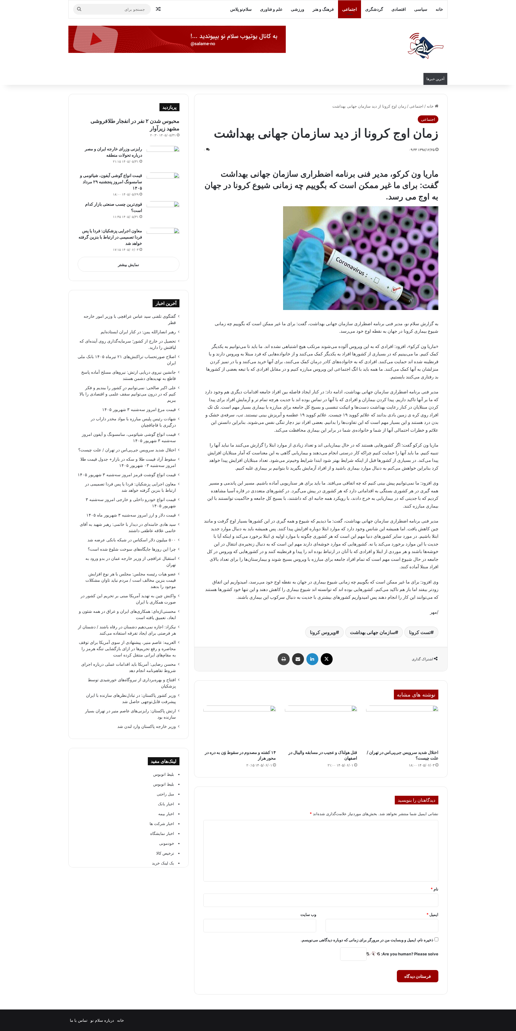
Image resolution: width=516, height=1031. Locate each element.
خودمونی (166, 843)
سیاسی (420, 9)
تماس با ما (78, 1020)
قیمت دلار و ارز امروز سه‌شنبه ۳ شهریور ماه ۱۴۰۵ (131, 515)
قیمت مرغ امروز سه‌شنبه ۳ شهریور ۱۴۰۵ (139, 409)
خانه (439, 9)
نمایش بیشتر (128, 264)
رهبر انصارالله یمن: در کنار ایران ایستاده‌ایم (138, 331)
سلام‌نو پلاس (241, 9)
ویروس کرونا (323, 632)
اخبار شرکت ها (162, 823)
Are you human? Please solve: (409, 953)
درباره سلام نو (102, 1020)
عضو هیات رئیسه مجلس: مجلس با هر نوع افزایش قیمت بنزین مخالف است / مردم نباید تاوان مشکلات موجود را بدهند (130, 580)
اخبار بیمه (166, 813)
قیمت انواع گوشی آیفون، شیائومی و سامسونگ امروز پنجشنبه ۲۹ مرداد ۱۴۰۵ (111, 181)
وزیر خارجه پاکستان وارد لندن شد (146, 726)
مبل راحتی (165, 794)
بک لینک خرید (163, 863)
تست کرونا (420, 632)
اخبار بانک (166, 803)
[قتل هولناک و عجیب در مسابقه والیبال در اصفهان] (321, 725)
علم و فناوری (271, 9)
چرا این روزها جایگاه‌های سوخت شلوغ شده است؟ (132, 549)
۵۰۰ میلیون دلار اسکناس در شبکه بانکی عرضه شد (131, 539)
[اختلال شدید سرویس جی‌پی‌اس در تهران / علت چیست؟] (402, 725)
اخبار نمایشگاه (162, 833)
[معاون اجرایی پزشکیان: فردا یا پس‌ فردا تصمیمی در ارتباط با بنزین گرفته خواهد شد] (163, 239)
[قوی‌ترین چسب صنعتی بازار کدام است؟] (163, 212)
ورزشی (297, 9)
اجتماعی (349, 9)
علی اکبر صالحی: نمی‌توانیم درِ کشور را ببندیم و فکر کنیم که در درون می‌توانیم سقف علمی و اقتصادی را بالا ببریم (127, 394)
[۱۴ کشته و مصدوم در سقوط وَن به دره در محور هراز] (239, 725)
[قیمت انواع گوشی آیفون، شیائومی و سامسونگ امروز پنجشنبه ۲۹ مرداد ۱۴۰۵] (163, 183)
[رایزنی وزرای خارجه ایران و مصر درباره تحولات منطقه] (163, 157)
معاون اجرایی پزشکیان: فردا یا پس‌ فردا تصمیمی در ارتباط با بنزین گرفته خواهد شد (110, 237)
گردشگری (374, 9)
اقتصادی (398, 9)
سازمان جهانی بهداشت (372, 632)
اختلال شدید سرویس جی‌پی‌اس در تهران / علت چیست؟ (127, 449)
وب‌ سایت (308, 914)
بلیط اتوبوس (163, 774)
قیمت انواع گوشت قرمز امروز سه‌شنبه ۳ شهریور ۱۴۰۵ (127, 474)
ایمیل (432, 914)
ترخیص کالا (165, 853)
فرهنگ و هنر (323, 9)
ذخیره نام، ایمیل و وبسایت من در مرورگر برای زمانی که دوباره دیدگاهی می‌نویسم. (367, 939)
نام (434, 889)
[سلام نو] (425, 46)
